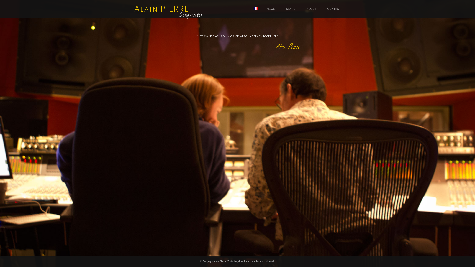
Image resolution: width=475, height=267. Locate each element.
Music (290, 8)
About (311, 8)
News (271, 8)
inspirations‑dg (267, 261)
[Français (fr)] (256, 9)
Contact (334, 8)
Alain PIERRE (168, 11)
